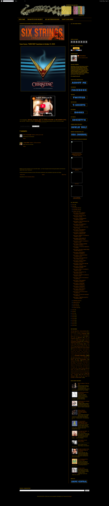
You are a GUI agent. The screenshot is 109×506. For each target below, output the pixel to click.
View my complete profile (83, 57)
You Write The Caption (83, 376)
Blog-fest (80, 337)
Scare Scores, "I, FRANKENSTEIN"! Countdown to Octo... (80, 256)
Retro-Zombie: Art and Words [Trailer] (82, 441)
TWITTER (30, 119)
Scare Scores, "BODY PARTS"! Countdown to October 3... (79, 289)
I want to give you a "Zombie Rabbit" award (83, 402)
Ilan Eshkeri (86, 346)
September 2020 (76, 300)
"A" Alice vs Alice (81, 468)
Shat (80, 364)
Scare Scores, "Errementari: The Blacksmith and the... (79, 273)
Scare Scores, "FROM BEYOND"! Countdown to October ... (79, 267)
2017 (73, 313)
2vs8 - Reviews (73, 333)
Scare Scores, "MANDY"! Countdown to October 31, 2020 (81, 236)
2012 (73, 322)
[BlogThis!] (34, 126)
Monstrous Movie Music (84, 358)
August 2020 (76, 302)
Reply (24, 138)
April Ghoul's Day (79, 336)
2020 (73, 206)
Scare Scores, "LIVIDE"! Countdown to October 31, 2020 (80, 242)
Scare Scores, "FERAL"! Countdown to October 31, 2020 (80, 270)
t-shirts (82, 369)
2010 (73, 325)
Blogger (70, 496)
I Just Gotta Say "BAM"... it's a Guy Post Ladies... (83, 432)
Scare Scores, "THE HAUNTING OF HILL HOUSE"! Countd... (80, 258)
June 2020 (75, 304)
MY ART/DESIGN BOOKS (52, 19)
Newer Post (22, 174)
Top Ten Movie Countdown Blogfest (83, 372)
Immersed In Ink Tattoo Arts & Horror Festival (80, 347)
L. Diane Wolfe (26, 142)
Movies (72, 359)
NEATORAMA (38, 121)
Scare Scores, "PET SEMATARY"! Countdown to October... (79, 225)
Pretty (78, 360)
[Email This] (33, 126)
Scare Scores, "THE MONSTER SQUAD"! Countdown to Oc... (79, 233)
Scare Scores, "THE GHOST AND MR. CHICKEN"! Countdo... (80, 264)
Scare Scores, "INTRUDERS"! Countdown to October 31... (79, 253)
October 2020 (76, 211)
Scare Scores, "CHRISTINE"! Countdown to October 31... (79, 284)
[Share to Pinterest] (38, 126)
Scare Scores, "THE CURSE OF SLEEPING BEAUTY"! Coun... (79, 239)
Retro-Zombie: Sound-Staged (82, 362)
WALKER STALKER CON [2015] (78, 373)
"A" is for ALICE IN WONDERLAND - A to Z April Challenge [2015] (82, 422)
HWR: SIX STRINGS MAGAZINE (46, 119)
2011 (73, 323)
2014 (73, 318)
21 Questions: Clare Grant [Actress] (82, 332)
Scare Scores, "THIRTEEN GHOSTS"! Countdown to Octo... (80, 298)
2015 (73, 316)
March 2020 (75, 305)
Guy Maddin (78, 345)
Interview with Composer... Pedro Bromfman (79, 351)
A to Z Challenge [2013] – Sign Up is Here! (83, 460)
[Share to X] (35, 126)
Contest (86, 340)
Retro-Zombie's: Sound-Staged (76, 363)
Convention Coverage (76, 341)
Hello (72, 346)
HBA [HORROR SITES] (61, 119)
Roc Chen (86, 363)
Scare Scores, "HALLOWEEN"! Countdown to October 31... (79, 213)
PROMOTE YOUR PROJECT (35, 19)
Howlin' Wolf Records (78, 346)
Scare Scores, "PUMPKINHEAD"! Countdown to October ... (79, 219)
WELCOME (22, 19)
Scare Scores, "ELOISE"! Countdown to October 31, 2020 (81, 275)
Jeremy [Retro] (82, 55)
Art (84, 336)
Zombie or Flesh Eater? (76, 377)
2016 (73, 315)
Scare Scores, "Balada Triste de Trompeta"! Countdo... (79, 216)
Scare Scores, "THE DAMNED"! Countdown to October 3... (79, 281)
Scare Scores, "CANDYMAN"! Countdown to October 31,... (79, 287)
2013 (73, 320)
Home (43, 174)
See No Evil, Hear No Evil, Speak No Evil (83, 393)
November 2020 (76, 209)
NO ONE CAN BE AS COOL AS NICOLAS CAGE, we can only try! (83, 450)
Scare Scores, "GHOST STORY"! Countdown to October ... (79, 261)
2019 (73, 309)
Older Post (64, 174)
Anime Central (82, 334)
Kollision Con (86, 357)
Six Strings (85, 364)
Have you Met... (85, 345)
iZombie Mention (80, 355)
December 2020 (76, 207)
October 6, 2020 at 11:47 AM (37, 134)
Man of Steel (75, 358)
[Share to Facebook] (37, 126)
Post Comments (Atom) (29, 176)
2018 (73, 311)
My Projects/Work (81, 359)
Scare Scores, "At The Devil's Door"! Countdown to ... (80, 292)
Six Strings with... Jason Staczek (82, 365)
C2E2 (86, 337)
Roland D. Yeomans (74, 364)
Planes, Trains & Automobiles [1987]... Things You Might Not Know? (82, 412)
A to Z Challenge (82, 333)
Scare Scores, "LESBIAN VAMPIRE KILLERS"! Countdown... (80, 244)
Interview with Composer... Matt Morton (80, 350)
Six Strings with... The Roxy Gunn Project (79, 367)
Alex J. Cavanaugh (27, 134)
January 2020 (76, 307)
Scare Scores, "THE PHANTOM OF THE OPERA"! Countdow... (81, 222)
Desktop (81, 344)
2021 (73, 204)
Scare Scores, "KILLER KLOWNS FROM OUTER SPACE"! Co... (81, 250)
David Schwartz (83, 342)
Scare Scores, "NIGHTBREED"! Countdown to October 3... (79, 230)
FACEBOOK (35, 119)
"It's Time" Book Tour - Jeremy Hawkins (78, 331)
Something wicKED (74, 368)
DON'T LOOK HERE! (67, 19)
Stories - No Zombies (75, 369)
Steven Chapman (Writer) (83, 368)
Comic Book (79, 340)
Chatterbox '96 (74, 338)
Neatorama (73, 360)
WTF (82, 374)
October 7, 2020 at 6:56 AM (35, 142)
